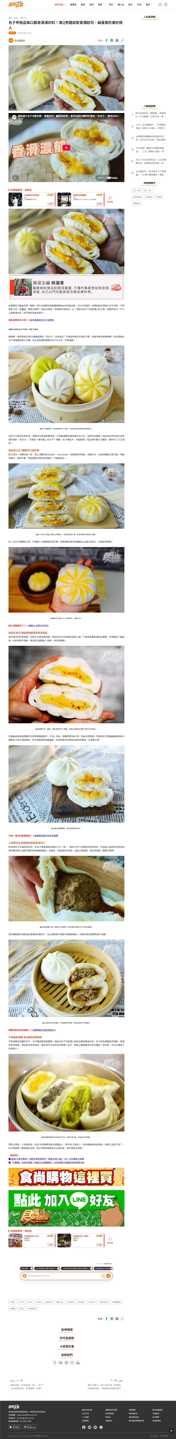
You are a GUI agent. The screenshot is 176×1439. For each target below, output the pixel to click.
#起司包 (48, 1302)
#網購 (12, 1308)
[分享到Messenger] (117, 40)
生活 (139, 4)
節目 (83, 4)
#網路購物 (116, 1302)
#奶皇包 (70, 1302)
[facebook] (84, 1427)
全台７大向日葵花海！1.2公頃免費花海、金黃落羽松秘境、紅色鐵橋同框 (151, 161)
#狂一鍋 (136, 190)
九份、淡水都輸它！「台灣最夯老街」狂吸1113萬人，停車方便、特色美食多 (151, 126)
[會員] (165, 4)
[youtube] (89, 1427)
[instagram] (101, 1427)
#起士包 (59, 1302)
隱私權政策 (133, 1413)
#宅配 (21, 1308)
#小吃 (21, 1302)
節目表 (108, 1417)
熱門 (91, 4)
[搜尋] (160, 4)
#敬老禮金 (137, 196)
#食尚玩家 (103, 1302)
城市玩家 (59, 4)
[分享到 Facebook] (106, 40)
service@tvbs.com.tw (25, 1418)
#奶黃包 (81, 1302)
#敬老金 (149, 196)
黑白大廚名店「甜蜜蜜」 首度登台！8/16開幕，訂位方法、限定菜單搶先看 (150, 114)
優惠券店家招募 (111, 1410)
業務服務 (132, 1410)
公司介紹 (85, 1413)
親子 (130, 4)
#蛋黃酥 (136, 203)
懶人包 (121, 4)
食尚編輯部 (19, 40)
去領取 (50, 204)
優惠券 (73, 4)
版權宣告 (108, 1420)
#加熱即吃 (32, 1308)
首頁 (10, 18)
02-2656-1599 (25, 1421)
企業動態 (85, 1420)
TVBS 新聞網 (163, 1436)
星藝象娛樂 (156, 1420)
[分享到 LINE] (112, 40)
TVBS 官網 (153, 1436)
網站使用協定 (134, 1417)
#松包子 (91, 1302)
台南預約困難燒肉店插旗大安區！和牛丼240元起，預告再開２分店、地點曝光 (151, 138)
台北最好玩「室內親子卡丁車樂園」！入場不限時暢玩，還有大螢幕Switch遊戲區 (151, 173)
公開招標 (155, 1413)
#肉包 (38, 1302)
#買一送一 (148, 190)
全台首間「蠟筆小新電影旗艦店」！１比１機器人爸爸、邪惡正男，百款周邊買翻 (151, 149)
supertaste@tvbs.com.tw (27, 1415)
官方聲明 (155, 1417)
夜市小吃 (23, 18)
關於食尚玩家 (87, 1410)
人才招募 (85, 1417)
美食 (100, 4)
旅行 (111, 4)
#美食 (12, 1302)
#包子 (30, 1302)
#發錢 (158, 196)
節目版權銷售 (157, 1410)
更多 (148, 4)
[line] (95, 1427)
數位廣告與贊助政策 (136, 1420)
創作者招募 (109, 1413)
